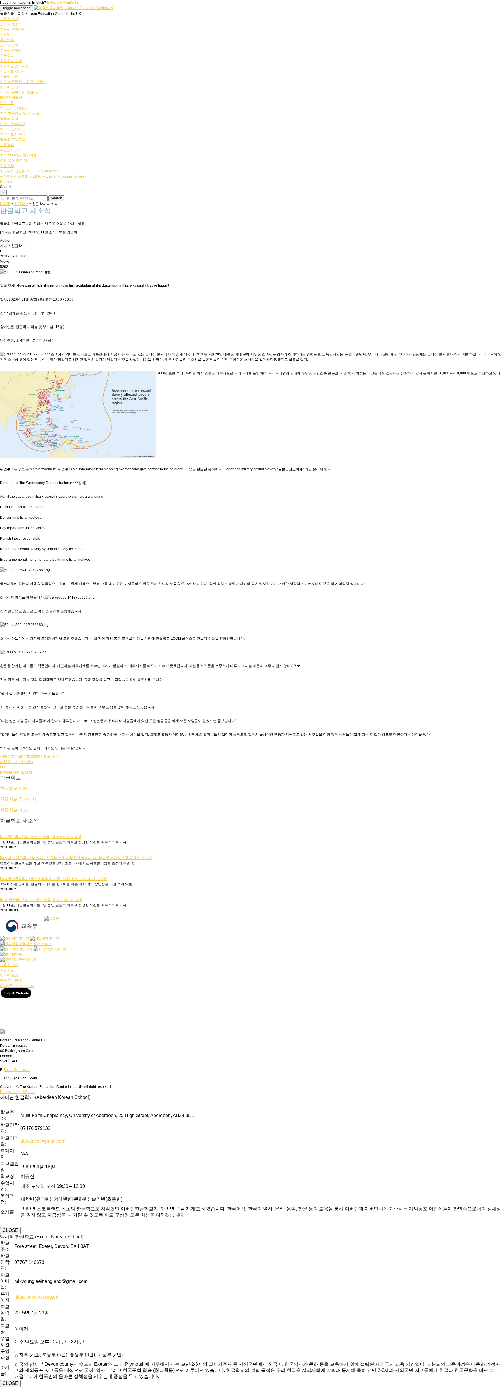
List (3, 767)
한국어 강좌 (9, 87)
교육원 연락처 (11, 50)
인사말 (5, 35)
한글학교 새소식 (12, 71)
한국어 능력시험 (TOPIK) (19, 92)
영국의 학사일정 (12, 124)
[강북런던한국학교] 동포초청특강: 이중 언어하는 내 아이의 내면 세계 (53, 879)
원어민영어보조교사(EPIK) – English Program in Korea (43, 176)
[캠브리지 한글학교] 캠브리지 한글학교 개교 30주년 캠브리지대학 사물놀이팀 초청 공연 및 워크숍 (76, 858)
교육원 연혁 (9, 45)
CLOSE (10, 1230)
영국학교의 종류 (12, 134)
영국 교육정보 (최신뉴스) (19, 113)
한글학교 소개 (11, 61)
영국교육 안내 (11, 981)
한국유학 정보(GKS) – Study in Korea (29, 171)
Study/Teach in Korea (17, 986)
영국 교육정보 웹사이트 (18, 155)
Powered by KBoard (16, 772)
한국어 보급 (9, 975)
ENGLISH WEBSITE (63, 3)
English (6, 182)
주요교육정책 (10, 150)
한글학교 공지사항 (14, 66)
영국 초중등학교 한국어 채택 (22, 82)
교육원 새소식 (11, 24)
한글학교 (7, 56)
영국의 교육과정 (12, 129)
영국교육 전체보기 (14, 108)
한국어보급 (9, 77)
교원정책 (7, 145)
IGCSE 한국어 (11, 98)
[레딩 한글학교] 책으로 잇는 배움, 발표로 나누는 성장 (41, 900)
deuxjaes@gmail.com (42, 1141)
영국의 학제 (9, 119)
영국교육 (7, 103)
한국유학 (7, 166)
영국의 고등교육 (12, 140)
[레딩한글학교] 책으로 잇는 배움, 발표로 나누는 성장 (40, 837)
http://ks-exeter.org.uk (36, 1297)
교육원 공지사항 (12, 29)
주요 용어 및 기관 (13, 161)
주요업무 (7, 40)
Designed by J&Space (17, 1092)
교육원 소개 (9, 19)
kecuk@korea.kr (17, 1070)
